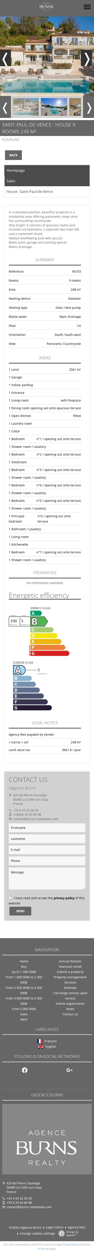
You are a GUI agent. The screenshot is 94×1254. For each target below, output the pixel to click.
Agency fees (76, 1227)
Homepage (16, 170)
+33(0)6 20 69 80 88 (27, 814)
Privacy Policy (70, 1244)
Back (13, 155)
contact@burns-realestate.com (35, 819)
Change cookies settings (37, 1233)
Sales (11, 181)
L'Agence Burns (22, 788)
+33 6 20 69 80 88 (19, 1202)
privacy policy (64, 898)
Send (20, 911)
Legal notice (54, 1227)
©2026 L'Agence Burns (25, 1227)
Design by (72, 1233)
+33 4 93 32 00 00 (25, 810)
